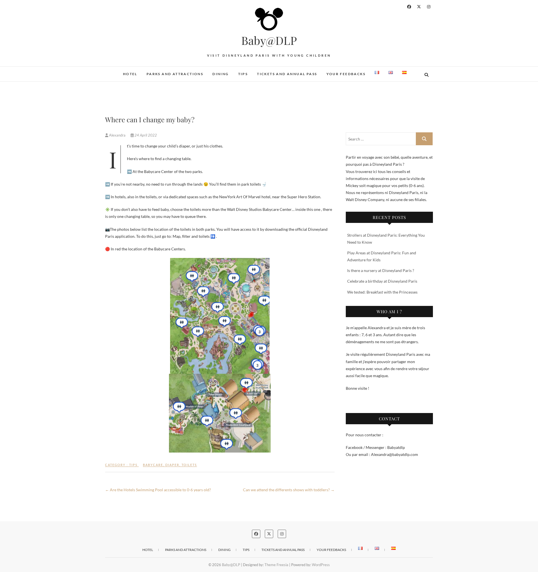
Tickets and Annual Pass (287, 74)
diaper (172, 465)
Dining (220, 74)
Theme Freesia (276, 564)
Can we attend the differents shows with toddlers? (289, 489)
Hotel (130, 74)
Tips (243, 74)
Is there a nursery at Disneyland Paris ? (380, 270)
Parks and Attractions (175, 74)
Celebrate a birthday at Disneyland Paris (382, 281)
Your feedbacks (346, 74)
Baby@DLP (269, 40)
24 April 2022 (145, 135)
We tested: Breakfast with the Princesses (382, 292)
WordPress (321, 564)
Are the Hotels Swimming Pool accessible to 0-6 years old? (158, 489)
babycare (153, 465)
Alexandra (117, 135)
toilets (189, 465)
